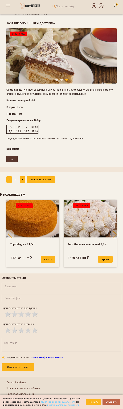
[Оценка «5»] (34, 314)
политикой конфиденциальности (58, 402)
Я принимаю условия (35, 357)
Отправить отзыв (17, 367)
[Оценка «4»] (27, 314)
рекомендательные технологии (63, 405)
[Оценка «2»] (14, 314)
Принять (93, 402)
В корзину (40, 179)
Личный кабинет (16, 382)
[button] (56, 80)
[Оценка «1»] (7, 314)
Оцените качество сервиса (18, 324)
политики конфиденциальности (46, 357)
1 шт (12, 159)
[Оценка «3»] (21, 314)
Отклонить (111, 402)
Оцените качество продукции (19, 308)
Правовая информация (20, 394)
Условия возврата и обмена (23, 388)
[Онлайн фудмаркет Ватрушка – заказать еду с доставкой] (30, 5)
